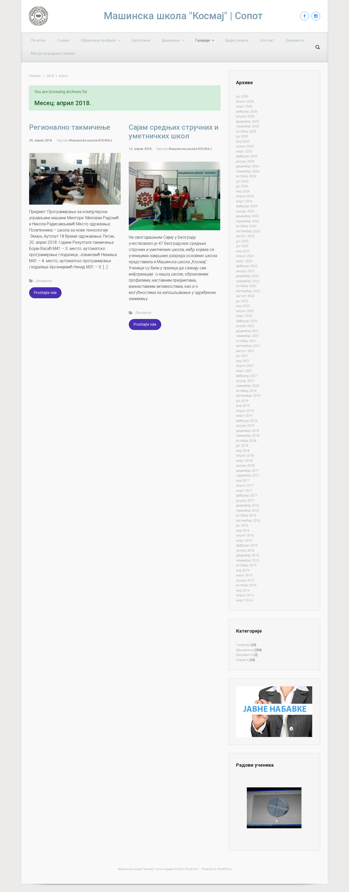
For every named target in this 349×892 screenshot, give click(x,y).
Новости (242, 660)
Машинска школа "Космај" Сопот (140, 869)
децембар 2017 (247, 470)
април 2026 (245, 101)
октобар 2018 (246, 441)
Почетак (35, 76)
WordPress (224, 869)
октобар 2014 (246, 585)
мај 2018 (242, 451)
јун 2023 (242, 246)
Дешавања (44, 281)
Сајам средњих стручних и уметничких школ (173, 131)
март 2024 (244, 201)
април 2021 (245, 366)
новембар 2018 (247, 435)
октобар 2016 (246, 515)
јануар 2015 (245, 580)
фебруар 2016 (246, 545)
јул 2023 (242, 241)
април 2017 (245, 485)
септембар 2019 (248, 396)
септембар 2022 (248, 291)
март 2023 (244, 261)
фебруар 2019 (246, 421)
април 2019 (245, 411)
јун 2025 (242, 136)
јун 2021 (242, 356)
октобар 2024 (246, 176)
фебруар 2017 (246, 495)
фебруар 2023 (246, 266)
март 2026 (244, 106)
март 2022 (244, 316)
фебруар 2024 (246, 206)
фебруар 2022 (246, 321)
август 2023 (245, 236)
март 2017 (244, 490)
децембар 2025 (247, 121)
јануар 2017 (245, 500)
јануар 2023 (245, 271)
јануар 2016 (245, 550)
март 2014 (244, 600)
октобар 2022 (246, 286)
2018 (49, 76)
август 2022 (245, 296)
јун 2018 (242, 445)
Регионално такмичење (69, 127)
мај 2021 (242, 361)
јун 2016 (242, 525)
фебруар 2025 (246, 156)
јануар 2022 (245, 326)
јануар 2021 (245, 381)
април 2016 (245, 535)
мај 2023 (242, 251)
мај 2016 (242, 530)
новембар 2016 (247, 510)
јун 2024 (242, 186)
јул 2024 (242, 181)
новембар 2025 (247, 126)
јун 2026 (242, 96)
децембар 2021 (247, 331)
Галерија (243, 645)
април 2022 (245, 311)
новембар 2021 (247, 336)
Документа (244, 655)
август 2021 (245, 351)
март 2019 (244, 415)
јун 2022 (242, 301)
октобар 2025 (246, 131)
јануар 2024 (245, 211)
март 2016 (244, 540)
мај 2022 (242, 306)
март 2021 (244, 371)
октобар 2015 (246, 565)
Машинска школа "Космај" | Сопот (183, 16)
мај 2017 (242, 480)
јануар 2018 (245, 465)
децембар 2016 (247, 505)
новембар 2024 (247, 171)
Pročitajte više (45, 293)
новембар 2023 (247, 221)
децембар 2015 (247, 555)
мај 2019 (242, 406)
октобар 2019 (246, 391)
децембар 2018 (247, 431)
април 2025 (245, 146)
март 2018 (244, 460)
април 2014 (245, 595)
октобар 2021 (246, 341)
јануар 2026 (245, 116)
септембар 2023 (248, 231)
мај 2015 (242, 570)
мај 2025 (242, 141)
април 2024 (245, 196)
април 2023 (245, 256)
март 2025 (244, 151)
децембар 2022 (247, 276)
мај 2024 (242, 191)
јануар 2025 (245, 161)
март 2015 (244, 575)
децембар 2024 (247, 166)
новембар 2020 (247, 386)
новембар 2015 (247, 560)
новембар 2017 (247, 475)
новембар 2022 (247, 281)
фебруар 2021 (246, 376)
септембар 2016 (248, 520)
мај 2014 (242, 590)
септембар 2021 (248, 346)
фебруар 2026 (246, 111)
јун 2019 (242, 401)
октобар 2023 (246, 226)
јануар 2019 (245, 425)
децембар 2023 (247, 216)
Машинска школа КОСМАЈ (90, 140)
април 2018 (245, 455)
